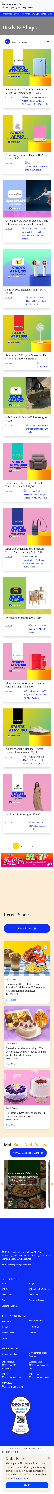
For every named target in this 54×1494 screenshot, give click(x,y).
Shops (31, 1283)
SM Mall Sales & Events (39, 1289)
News (4, 1338)
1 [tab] (5, 1212)
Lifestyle (32, 1332)
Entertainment (8, 1332)
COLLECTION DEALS (11, 14)
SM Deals (6, 1289)
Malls (4, 1283)
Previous (1, 1184)
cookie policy (17, 1477)
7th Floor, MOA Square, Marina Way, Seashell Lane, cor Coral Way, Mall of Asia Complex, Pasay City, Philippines (26, 1255)
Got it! (27, 1485)
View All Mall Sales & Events (26, 1153)
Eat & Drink (34, 1327)
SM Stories (6, 1321)
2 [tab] (8, 1212)
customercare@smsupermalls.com (17, 1264)
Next (52, 1184)
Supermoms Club (9, 1354)
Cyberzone (33, 1294)
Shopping (6, 1327)
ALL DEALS (25, 14)
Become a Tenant (36, 1300)
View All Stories (25, 928)
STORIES (35, 14)
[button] (17, 8)
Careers (5, 1300)
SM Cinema (7, 1294)
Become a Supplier (10, 1306)
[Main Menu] (35, 8)
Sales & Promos (36, 1320)
